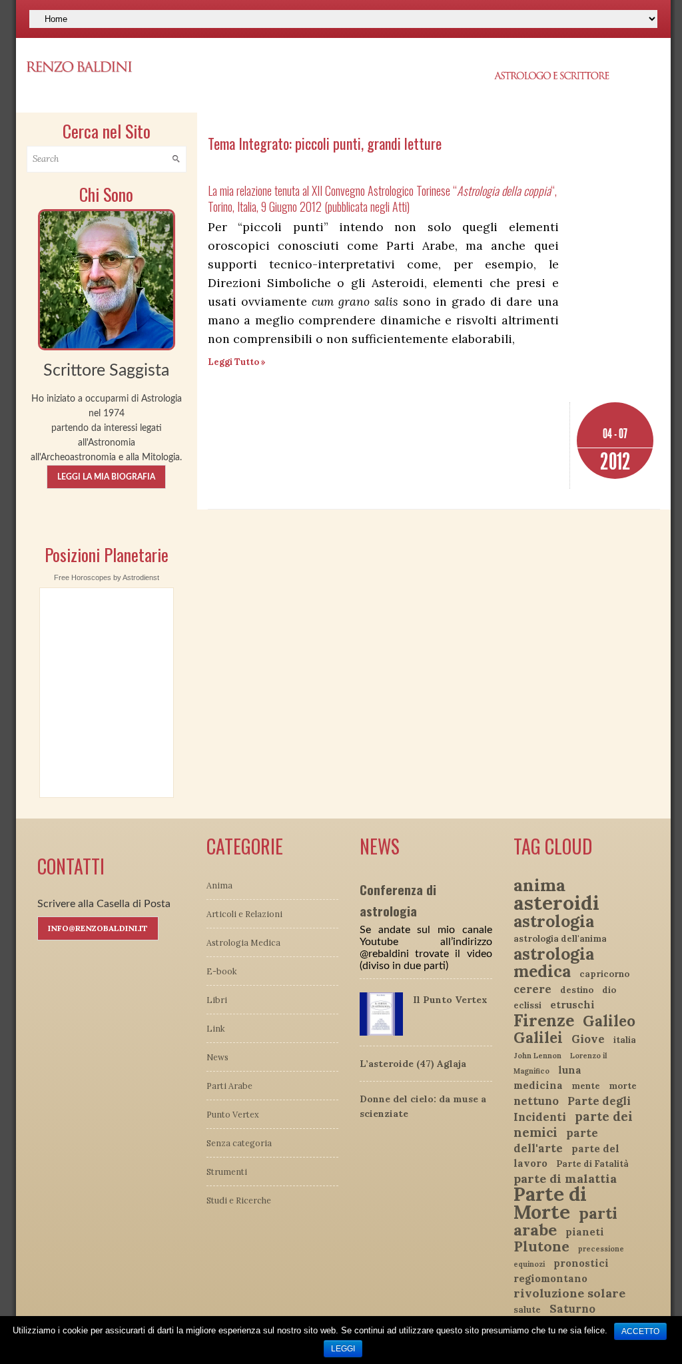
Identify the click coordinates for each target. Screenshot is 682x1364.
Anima (219, 885)
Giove (588, 1039)
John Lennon (537, 1055)
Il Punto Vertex (450, 1000)
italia (624, 1040)
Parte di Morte (550, 1203)
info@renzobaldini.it (98, 928)
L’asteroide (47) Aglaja (413, 1064)
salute (527, 1309)
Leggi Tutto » (237, 362)
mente (585, 1086)
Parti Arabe (229, 1085)
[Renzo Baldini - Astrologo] (106, 278)
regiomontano (550, 1278)
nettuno (536, 1101)
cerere (532, 989)
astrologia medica (553, 962)
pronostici (581, 1263)
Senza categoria (239, 1143)
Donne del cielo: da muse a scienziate (423, 1106)
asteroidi (556, 902)
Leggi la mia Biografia (106, 477)
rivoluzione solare (569, 1293)
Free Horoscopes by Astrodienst (106, 577)
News (217, 1057)
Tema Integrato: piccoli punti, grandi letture (325, 143)
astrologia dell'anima (560, 938)
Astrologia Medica (243, 942)
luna (569, 1070)
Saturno (572, 1308)
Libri (216, 999)
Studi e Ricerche (238, 1200)
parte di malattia (565, 1178)
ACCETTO (640, 1331)
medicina (538, 1085)
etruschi (572, 1004)
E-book (221, 971)
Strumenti (226, 1171)
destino (576, 990)
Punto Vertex (232, 1114)
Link (215, 1028)
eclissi (527, 1005)
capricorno (604, 974)
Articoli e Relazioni (244, 913)
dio (609, 990)
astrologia (553, 921)
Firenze (543, 1020)
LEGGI (343, 1348)
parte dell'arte (555, 1141)
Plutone (541, 1246)
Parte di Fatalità (592, 1164)
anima (539, 885)
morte (623, 1086)
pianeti (584, 1231)
